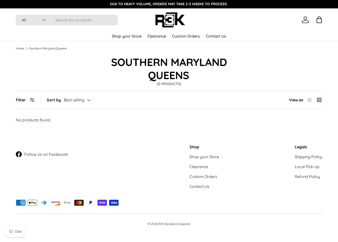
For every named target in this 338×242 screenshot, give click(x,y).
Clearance (156, 36)
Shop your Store (127, 36)
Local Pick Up (307, 166)
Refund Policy (307, 176)
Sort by (54, 99)
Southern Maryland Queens (48, 48)
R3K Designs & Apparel (174, 224)
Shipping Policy (308, 156)
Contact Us (216, 36)
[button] (319, 19)
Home (20, 48)
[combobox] (67, 20)
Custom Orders (186, 36)
